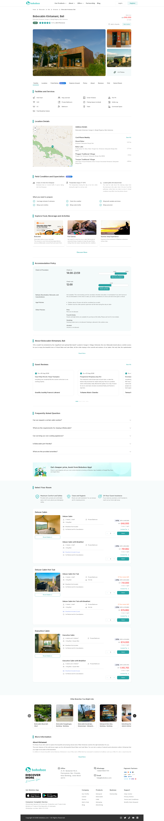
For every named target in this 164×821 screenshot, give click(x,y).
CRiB (97, 799)
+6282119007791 (103, 771)
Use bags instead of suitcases (46, 201)
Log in (120, 3)
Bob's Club (85, 802)
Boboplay (99, 802)
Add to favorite (115, 24)
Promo (84, 799)
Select (123, 533)
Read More (82, 353)
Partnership (90, 3)
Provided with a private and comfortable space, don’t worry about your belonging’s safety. (51, 500)
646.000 (127, 17)
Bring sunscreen (108, 205)
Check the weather (75, 201)
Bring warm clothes (42, 205)
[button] (52, 146)
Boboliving (99, 805)
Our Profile (85, 794)
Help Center (128, 794)
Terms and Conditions (131, 799)
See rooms (127, 24)
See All (128, 364)
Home (34, 9)
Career (84, 796)
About (71, 3)
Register (132, 3)
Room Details (47, 537)
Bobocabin (99, 796)
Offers (79, 3)
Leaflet (70, 166)
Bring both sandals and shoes (112, 201)
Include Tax (124, 529)
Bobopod (99, 794)
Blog (98, 3)
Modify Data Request (131, 802)
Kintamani (55, 9)
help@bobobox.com (104, 778)
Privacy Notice (129, 796)
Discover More (82, 252)
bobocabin (42, 9)
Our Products (60, 3)
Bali (49, 9)
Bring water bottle (75, 205)
